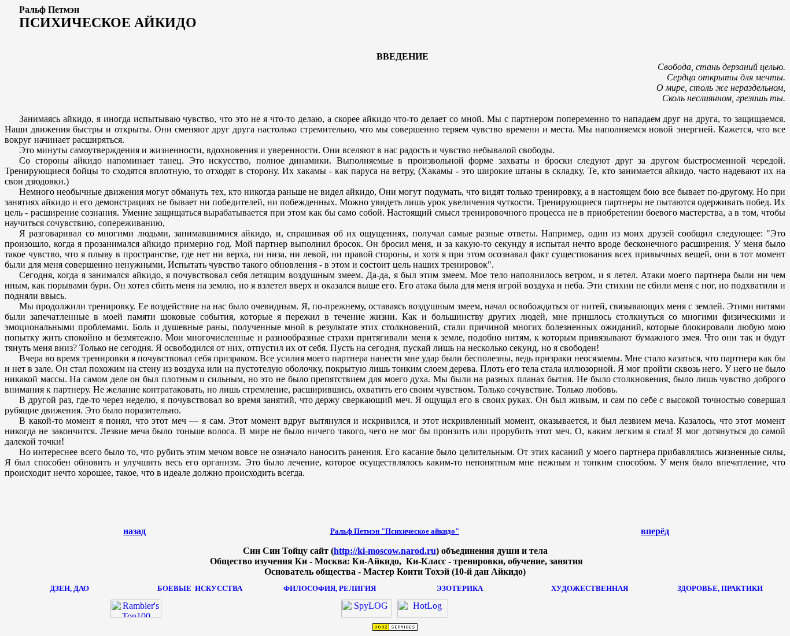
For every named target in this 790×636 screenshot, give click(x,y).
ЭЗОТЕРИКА (460, 588)
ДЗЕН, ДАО (69, 588)
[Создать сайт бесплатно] (395, 628)
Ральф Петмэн (394, 531)
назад (134, 531)
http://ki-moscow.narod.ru (385, 551)
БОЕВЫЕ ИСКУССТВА (199, 588)
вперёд (655, 531)
